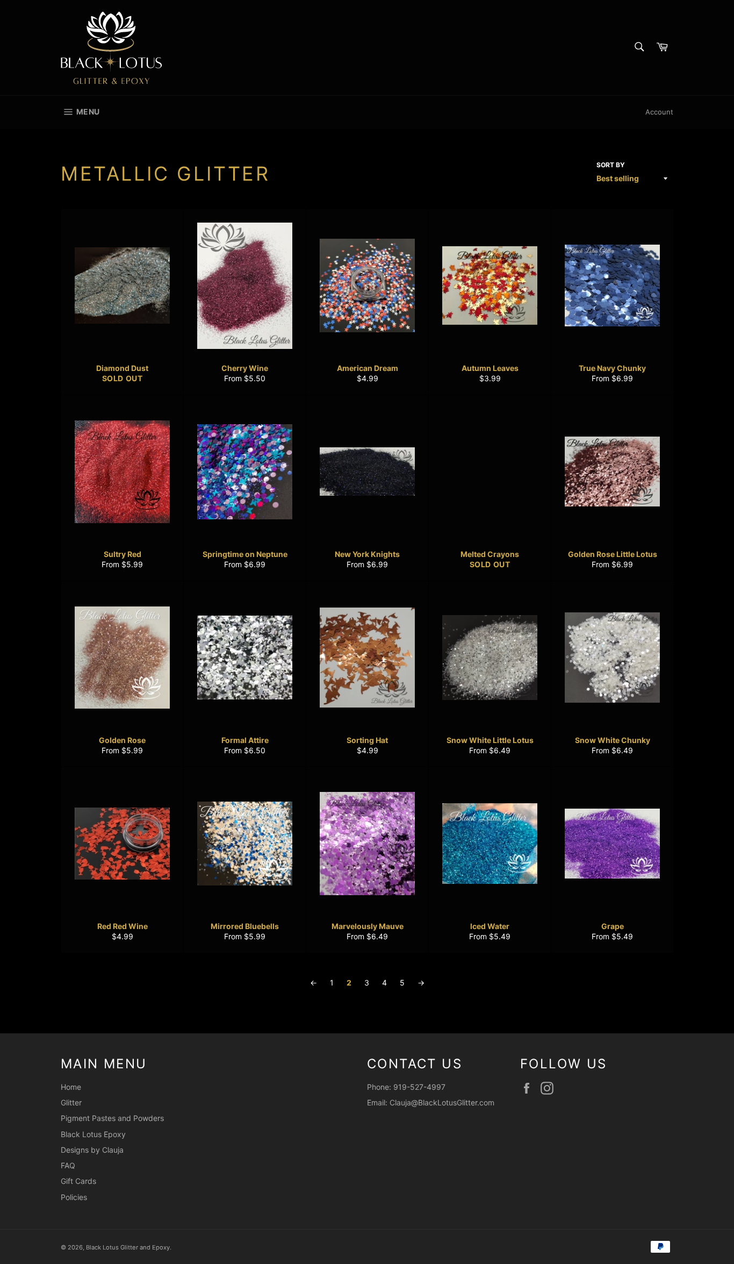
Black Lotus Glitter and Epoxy (128, 1247)
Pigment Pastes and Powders (112, 1118)
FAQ (68, 1165)
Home (71, 1086)
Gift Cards (78, 1181)
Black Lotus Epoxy (93, 1134)
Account (659, 112)
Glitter (71, 1102)
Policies (74, 1197)
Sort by (610, 165)
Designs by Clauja (92, 1149)
